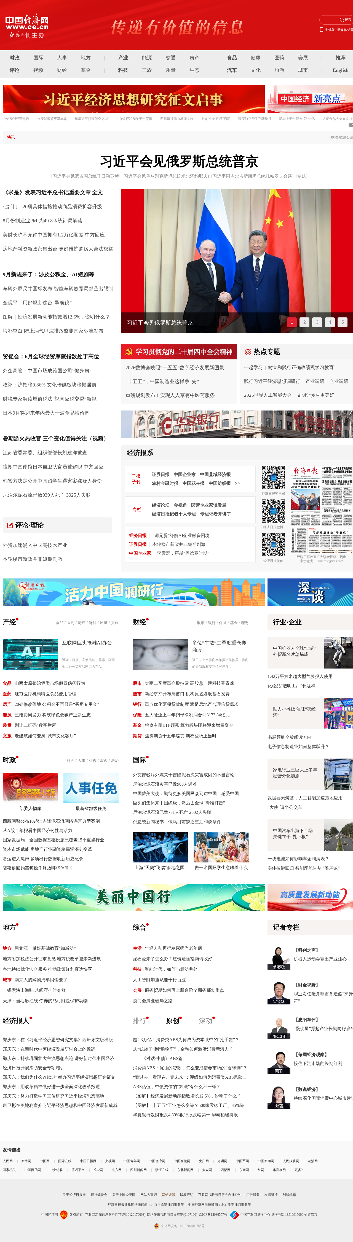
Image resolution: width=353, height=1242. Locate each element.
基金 (86, 70)
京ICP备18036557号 (213, 1215)
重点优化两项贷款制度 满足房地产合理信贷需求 (192, 704)
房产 (194, 57)
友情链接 (271, 1195)
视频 (38, 70)
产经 (9, 622)
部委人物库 (30, 808)
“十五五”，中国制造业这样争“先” (162, 381)
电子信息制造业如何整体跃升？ (298, 746)
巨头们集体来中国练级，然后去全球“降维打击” (179, 803)
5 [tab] (342, 322)
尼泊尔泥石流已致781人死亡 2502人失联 (172, 812)
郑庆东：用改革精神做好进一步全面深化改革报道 (51, 1086)
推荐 (341, 57)
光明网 (222, 1161)
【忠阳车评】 (307, 1019)
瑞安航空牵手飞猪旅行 (254, 119)
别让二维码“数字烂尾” (36, 725)
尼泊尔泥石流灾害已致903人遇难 (165, 784)
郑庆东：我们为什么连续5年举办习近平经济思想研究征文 (59, 1077)
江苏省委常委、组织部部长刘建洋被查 (45, 453)
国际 (38, 57)
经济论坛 (161, 505)
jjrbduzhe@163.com (330, 561)
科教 (93, 761)
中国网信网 (33, 1170)
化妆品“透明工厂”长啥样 (291, 685)
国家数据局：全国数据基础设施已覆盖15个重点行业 (53, 840)
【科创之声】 (307, 950)
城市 (303, 70)
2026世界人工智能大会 (268, 395)
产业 (123, 57)
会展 (303, 57)
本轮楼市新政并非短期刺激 (32, 559)
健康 (256, 57)
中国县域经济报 (215, 474)
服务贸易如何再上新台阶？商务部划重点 (184, 990)
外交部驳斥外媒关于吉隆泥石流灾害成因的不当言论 (183, 774)
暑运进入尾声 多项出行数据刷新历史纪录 (43, 858)
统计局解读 (70, 220)
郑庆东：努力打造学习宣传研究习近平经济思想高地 (53, 1096)
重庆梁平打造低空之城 (91, 119)
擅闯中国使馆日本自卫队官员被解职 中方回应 (53, 467)
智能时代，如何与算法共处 (171, 969)
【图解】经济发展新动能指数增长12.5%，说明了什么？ (187, 1096)
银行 (212, 623)
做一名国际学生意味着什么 (221, 867)
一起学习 (253, 367)
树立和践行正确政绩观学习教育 (301, 367)
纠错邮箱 (289, 1195)
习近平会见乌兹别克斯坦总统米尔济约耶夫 (166, 176)
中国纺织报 (220, 483)
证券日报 (161, 474)
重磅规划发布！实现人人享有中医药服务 (170, 395)
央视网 (110, 1161)
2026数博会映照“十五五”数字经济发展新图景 (174, 367)
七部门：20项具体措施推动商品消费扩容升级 (52, 206)
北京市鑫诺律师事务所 (167, 1205)
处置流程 (310, 1215)
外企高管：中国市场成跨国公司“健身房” (47, 370)
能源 (147, 57)
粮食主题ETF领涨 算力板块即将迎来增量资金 (189, 725)
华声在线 (279, 1170)
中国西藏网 (182, 1161)
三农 (147, 70)
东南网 (244, 1170)
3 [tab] (317, 322)
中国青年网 (132, 1161)
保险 (223, 623)
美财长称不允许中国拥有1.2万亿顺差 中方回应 (54, 235)
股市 (201, 623)
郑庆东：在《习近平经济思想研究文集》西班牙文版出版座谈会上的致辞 (73, 1039)
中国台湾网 (157, 1161)
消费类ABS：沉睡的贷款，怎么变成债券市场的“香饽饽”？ (190, 1067)
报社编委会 (99, 1195)
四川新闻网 (138, 1170)
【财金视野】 (307, 985)
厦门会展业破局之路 (153, 1000)
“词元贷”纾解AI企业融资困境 (181, 535)
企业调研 (339, 381)
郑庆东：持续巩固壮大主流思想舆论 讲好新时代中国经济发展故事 (67, 1058)
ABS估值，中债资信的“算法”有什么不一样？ (177, 1086)
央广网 (204, 1161)
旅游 (279, 70)
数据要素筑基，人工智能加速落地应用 (305, 798)
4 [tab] (330, 322)
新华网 (26, 1161)
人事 (62, 57)
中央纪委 (56, 1170)
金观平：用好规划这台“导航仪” (37, 303)
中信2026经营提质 (16, 119)
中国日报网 (88, 1161)
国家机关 (9, 1170)
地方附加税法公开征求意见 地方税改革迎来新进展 (52, 958)
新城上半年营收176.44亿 (297, 119)
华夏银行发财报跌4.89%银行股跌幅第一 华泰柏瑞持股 (185, 1114)
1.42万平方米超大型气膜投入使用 (300, 676)
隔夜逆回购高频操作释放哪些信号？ (38, 868)
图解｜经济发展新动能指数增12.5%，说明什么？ (56, 317)
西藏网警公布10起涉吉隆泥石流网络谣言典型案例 (51, 821)
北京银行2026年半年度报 (134, 119)
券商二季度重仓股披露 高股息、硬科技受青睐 (189, 683)
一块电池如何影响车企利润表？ (298, 858)
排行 (139, 1020)
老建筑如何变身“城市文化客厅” (45, 735)
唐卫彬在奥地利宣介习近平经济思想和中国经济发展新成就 (60, 1105)
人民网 (8, 1161)
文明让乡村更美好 (315, 395)
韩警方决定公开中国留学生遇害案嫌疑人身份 (52, 481)
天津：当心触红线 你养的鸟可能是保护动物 (45, 1000)
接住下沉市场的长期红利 (318, 1063)
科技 (123, 70)
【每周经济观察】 (311, 1054)
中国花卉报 (194, 483)
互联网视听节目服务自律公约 (219, 1195)
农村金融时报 (165, 483)
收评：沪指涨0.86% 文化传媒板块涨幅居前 (50, 385)
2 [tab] (304, 322)
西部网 (226, 1170)
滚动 (205, 1020)
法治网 (313, 1161)
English (341, 70)
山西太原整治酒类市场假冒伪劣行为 (50, 683)
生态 (194, 70)
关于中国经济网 (123, 1195)
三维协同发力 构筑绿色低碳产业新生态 (53, 714)
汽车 (232, 70)
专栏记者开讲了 (215, 514)
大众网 (207, 1170)
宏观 (104, 761)
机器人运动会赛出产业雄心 (320, 959)
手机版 (330, 29)
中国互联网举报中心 (255, 1215)
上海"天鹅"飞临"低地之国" (160, 867)
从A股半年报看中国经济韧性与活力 (37, 830)
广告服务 (253, 1195)
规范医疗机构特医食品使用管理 (45, 693)
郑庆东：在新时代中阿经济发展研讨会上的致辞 (49, 1049)
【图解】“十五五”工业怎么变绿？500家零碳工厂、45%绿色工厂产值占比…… (208, 1105)
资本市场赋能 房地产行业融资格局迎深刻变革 (47, 849)
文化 (256, 70)
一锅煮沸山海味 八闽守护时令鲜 (34, 990)
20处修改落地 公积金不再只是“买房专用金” (57, 704)
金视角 (180, 505)
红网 (261, 1170)
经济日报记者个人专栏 (174, 514)
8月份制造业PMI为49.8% (30, 220)
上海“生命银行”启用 (215, 119)
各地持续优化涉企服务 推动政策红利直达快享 (47, 969)
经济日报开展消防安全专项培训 (34, 1067)
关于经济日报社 (74, 1195)
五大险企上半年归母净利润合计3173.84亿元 (187, 714)
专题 (301, 176)
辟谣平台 (78, 1170)
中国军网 (242, 1161)
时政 (15, 57)
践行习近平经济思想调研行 (272, 381)
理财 (245, 623)
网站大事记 (148, 1195)
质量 (171, 70)
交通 (171, 57)
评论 (15, 70)
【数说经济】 (307, 1089)
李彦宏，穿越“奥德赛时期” (183, 553)
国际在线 (64, 1161)
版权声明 (186, 1195)
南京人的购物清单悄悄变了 (41, 979)
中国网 (45, 1161)
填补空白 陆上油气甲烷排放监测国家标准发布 (53, 331)
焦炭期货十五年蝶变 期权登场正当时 (180, 735)
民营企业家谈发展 (208, 505)
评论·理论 (29, 525)
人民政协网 (291, 1161)
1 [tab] (292, 322)
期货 (137, 735)
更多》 (299, 1170)
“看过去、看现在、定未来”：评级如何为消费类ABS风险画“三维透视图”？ (205, 1077)
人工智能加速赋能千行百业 (159, 979)
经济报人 (16, 1020)
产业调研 (315, 381)
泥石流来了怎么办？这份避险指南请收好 (172, 958)
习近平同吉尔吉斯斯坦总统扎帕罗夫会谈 (252, 176)
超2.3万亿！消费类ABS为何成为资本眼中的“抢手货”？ (186, 1039)
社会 (70, 761)
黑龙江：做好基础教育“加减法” (45, 948)
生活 (137, 948)
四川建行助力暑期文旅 (176, 119)
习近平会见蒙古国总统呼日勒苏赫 (86, 176)
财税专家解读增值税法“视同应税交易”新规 (50, 399)
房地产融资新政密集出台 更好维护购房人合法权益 (58, 249)
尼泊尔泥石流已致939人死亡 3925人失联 (47, 495)
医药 (279, 57)
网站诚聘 (168, 1195)
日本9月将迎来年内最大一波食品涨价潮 (46, 413)
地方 (86, 57)
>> (237, 483)
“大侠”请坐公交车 (285, 807)
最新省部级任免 (91, 808)
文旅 (115, 623)
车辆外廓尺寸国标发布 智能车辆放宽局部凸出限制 (58, 288)
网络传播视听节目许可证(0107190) (172, 1215)
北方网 (117, 1170)
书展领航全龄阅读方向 (290, 737)
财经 (62, 70)
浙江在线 (162, 1170)
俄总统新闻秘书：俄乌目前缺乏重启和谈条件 (177, 821)
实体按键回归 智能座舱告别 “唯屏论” (304, 868)
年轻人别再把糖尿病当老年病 (173, 948)
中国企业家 (185, 474)
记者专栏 (286, 927)
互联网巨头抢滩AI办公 (87, 643)
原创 (172, 1020)
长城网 (98, 1170)
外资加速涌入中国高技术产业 (35, 545)
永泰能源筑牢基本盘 (52, 119)
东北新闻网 (185, 1170)
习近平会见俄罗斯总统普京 (179, 161)
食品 (232, 57)
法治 (115, 761)
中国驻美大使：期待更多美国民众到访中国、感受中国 (186, 793)
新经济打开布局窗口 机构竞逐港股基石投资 (187, 693)
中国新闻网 (266, 1161)
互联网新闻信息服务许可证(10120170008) (115, 1215)
